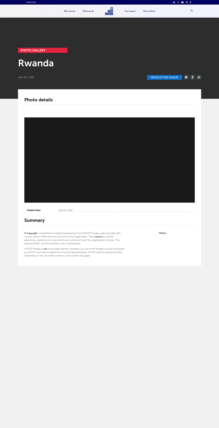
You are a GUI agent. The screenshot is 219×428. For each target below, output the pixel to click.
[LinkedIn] (174, 2)
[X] (178, 2)
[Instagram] (186, 2)
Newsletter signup (164, 77)
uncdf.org (31, 2)
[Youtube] (182, 2)
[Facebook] (190, 2)
